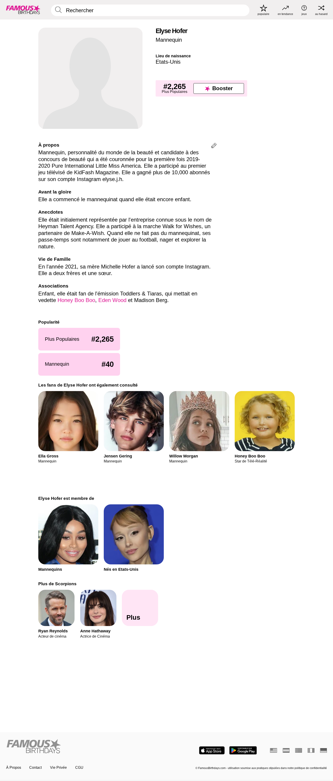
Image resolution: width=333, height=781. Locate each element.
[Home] (85, 746)
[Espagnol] (286, 750)
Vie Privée (58, 767)
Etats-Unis (168, 62)
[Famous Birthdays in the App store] (212, 750)
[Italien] (311, 750)
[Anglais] (273, 750)
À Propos (13, 767)
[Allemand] (323, 750)
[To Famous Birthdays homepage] (23, 9)
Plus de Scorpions (57, 583)
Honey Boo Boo (76, 300)
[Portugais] (298, 750)
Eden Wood (112, 300)
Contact (35, 767)
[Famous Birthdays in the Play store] (243, 750)
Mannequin (169, 40)
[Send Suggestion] (213, 146)
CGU (79, 767)
